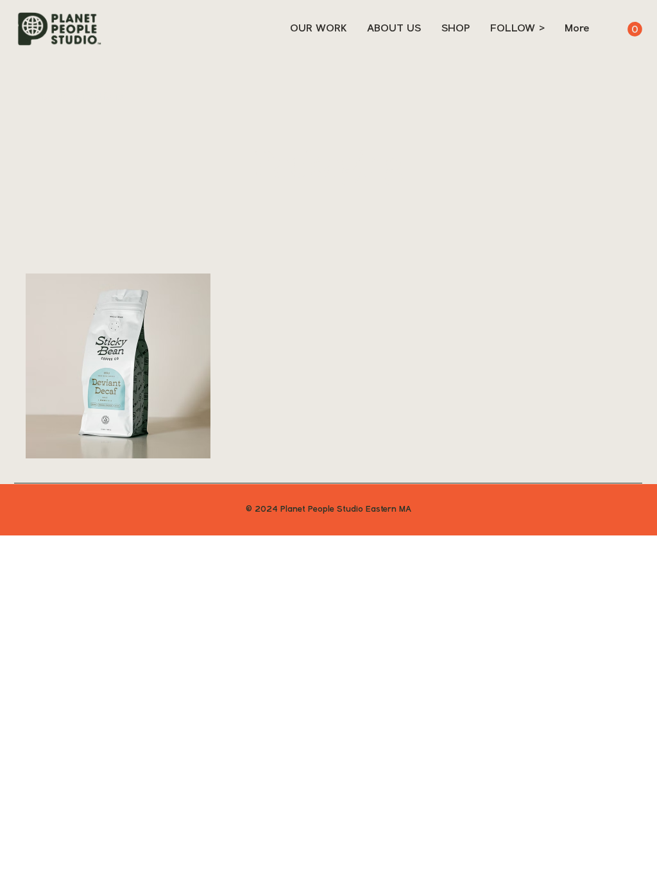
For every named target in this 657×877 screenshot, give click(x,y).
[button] (634, 29)
